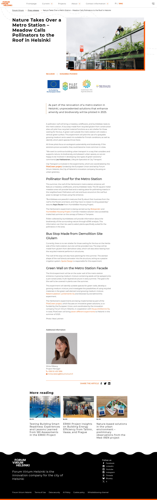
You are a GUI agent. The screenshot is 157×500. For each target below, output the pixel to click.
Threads (109, 475)
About (74, 4)
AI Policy (66, 492)
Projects (62, 4)
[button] (153, 4)
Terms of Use (40, 492)
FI (116, 4)
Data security (54, 492)
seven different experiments (83, 311)
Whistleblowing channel (98, 492)
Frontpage (31, 4)
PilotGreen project (54, 303)
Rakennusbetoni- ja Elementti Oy (60, 294)
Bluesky (109, 478)
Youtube (109, 469)
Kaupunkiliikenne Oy (101, 309)
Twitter (105, 383)
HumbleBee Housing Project (58, 212)
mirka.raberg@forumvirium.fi (60, 374)
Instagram (110, 472)
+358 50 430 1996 (55, 371)
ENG (121, 4)
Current (46, 4)
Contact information (96, 4)
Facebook (101, 383)
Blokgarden (96, 209)
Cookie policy (79, 492)
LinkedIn (109, 383)
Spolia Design (67, 261)
